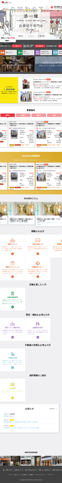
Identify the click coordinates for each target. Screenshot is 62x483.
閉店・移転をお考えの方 (20, 8)
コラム (9, 474)
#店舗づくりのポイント (23, 222)
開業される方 (9, 470)
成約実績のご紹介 (41, 8)
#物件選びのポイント (13, 222)
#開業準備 (43, 222)
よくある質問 (23, 474)
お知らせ (16, 474)
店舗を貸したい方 (13, 8)
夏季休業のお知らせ (8, 416)
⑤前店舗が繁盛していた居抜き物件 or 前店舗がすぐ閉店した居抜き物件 (21, 422)
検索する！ (18, 46)
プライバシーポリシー (40, 474)
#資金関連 (38, 222)
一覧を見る (51, 408)
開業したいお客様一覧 (27, 8)
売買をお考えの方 (34, 8)
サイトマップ (51, 474)
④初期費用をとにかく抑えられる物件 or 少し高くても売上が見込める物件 (21, 427)
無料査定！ (41, 46)
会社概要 (31, 474)
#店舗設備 (11, 224)
